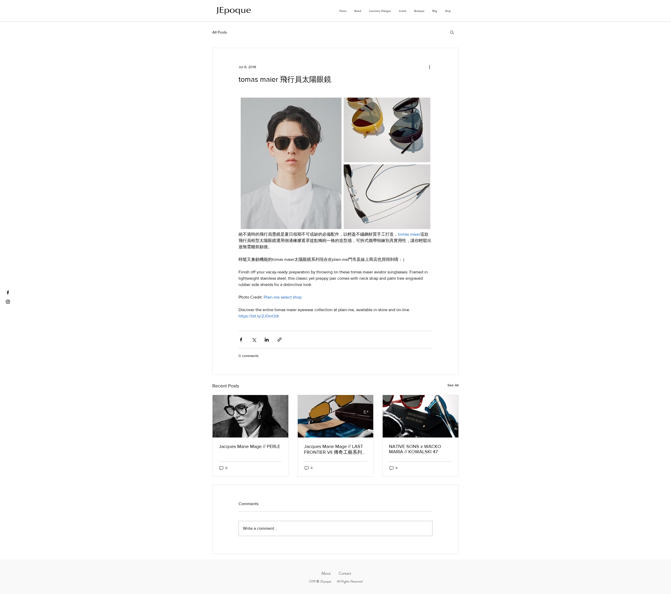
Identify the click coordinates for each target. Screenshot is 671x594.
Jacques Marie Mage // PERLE (249, 446)
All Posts (219, 32)
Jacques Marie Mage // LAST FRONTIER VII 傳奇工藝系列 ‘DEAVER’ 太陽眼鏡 (333, 449)
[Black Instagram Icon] (7, 301)
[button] (452, 32)
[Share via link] (279, 339)
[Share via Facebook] (241, 339)
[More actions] (429, 67)
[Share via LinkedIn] (266, 339)
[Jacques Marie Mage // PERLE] (250, 416)
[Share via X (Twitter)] (253, 339)
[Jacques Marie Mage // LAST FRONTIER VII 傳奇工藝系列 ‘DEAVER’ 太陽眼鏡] (336, 416)
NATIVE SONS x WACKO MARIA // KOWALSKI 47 (415, 449)
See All (453, 385)
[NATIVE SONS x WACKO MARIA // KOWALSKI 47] (420, 416)
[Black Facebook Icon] (7, 292)
